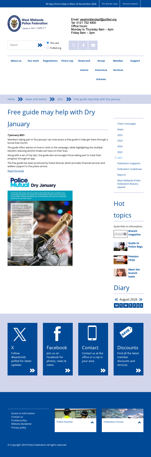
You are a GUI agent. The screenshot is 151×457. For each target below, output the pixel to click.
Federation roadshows (129, 169)
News (120, 129)
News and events (84, 65)
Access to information (23, 413)
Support (135, 60)
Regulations (50, 60)
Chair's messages (126, 123)
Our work (33, 60)
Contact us (17, 416)
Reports (121, 174)
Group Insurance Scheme (101, 70)
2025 (119, 135)
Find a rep (67, 60)
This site (54, 43)
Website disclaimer (21, 423)
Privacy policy (18, 427)
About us (16, 60)
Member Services (118, 65)
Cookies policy (19, 420)
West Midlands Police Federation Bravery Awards (129, 184)
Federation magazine (128, 163)
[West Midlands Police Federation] (36, 25)
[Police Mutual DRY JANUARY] (40, 265)
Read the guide (16, 171)
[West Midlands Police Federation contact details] (96, 26)
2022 (119, 152)
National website (130, 3)
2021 (60, 99)
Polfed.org (55, 48)
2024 (119, 140)
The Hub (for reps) (109, 3)
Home (11, 99)
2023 (119, 146)
